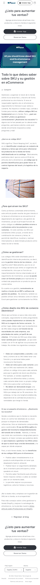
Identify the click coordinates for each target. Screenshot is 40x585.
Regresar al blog (21, 517)
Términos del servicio (16, 581)
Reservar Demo (20, 37)
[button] (4, 3)
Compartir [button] (7, 90)
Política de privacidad (31, 578)
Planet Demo (18, 576)
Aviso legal (28, 581)
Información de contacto (15, 578)
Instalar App (21, 31)
